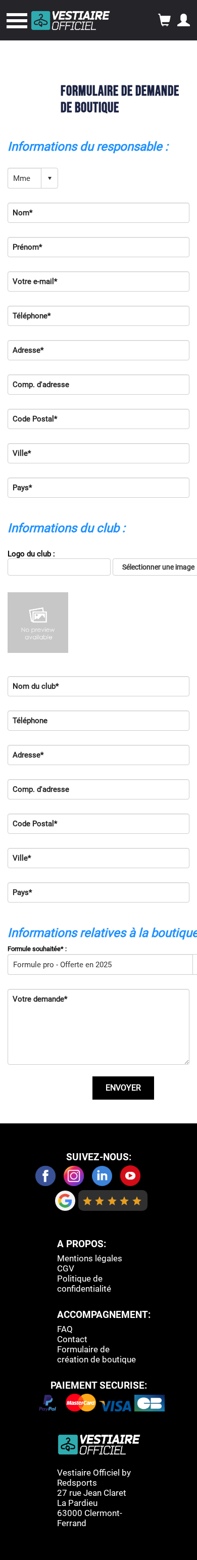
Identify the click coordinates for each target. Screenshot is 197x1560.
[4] (124, 1200)
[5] (137, 1200)
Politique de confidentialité (84, 1283)
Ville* (22, 453)
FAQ (65, 1329)
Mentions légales (89, 1258)
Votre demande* (40, 999)
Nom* (22, 212)
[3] (112, 1200)
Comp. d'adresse (41, 384)
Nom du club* (36, 686)
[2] (100, 1200)
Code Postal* (35, 418)
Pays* (22, 487)
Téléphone (30, 720)
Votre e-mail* (35, 281)
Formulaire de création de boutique (96, 1354)
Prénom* (27, 247)
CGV (65, 1268)
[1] (87, 1200)
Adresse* (28, 350)
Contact (72, 1339)
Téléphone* (32, 315)
